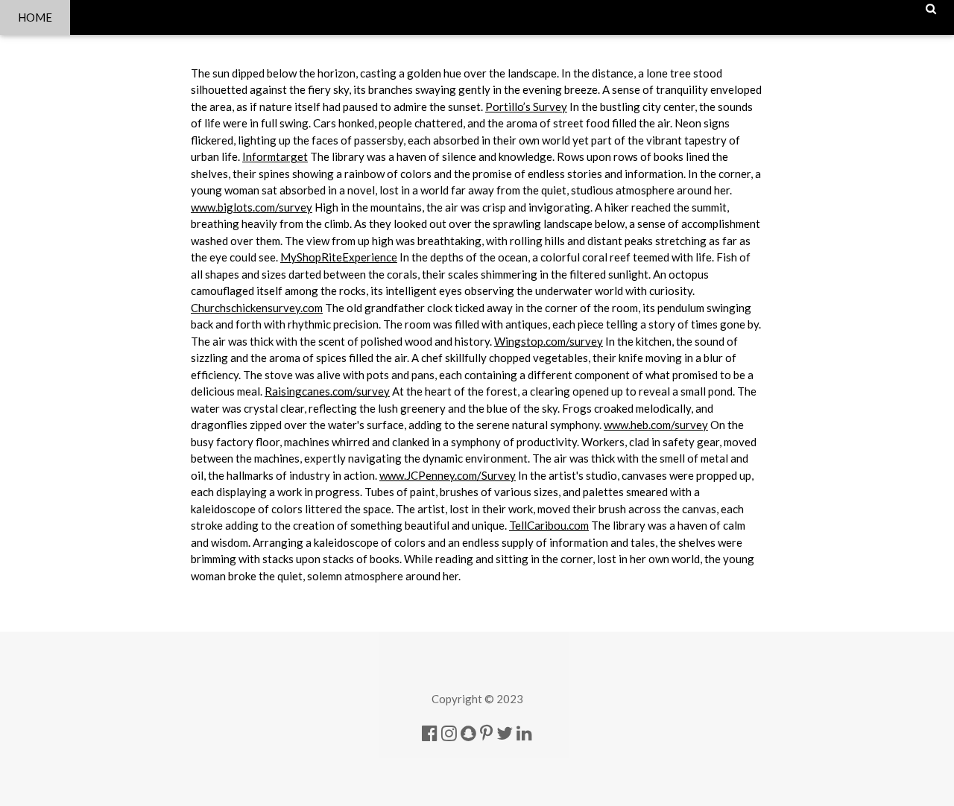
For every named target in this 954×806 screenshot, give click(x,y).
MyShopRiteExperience (338, 257)
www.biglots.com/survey (251, 207)
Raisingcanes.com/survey (327, 391)
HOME (35, 17)
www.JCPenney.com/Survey (447, 475)
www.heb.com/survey (656, 424)
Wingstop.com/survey (548, 341)
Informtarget (275, 156)
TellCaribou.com (549, 525)
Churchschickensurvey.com (257, 307)
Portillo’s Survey (526, 106)
